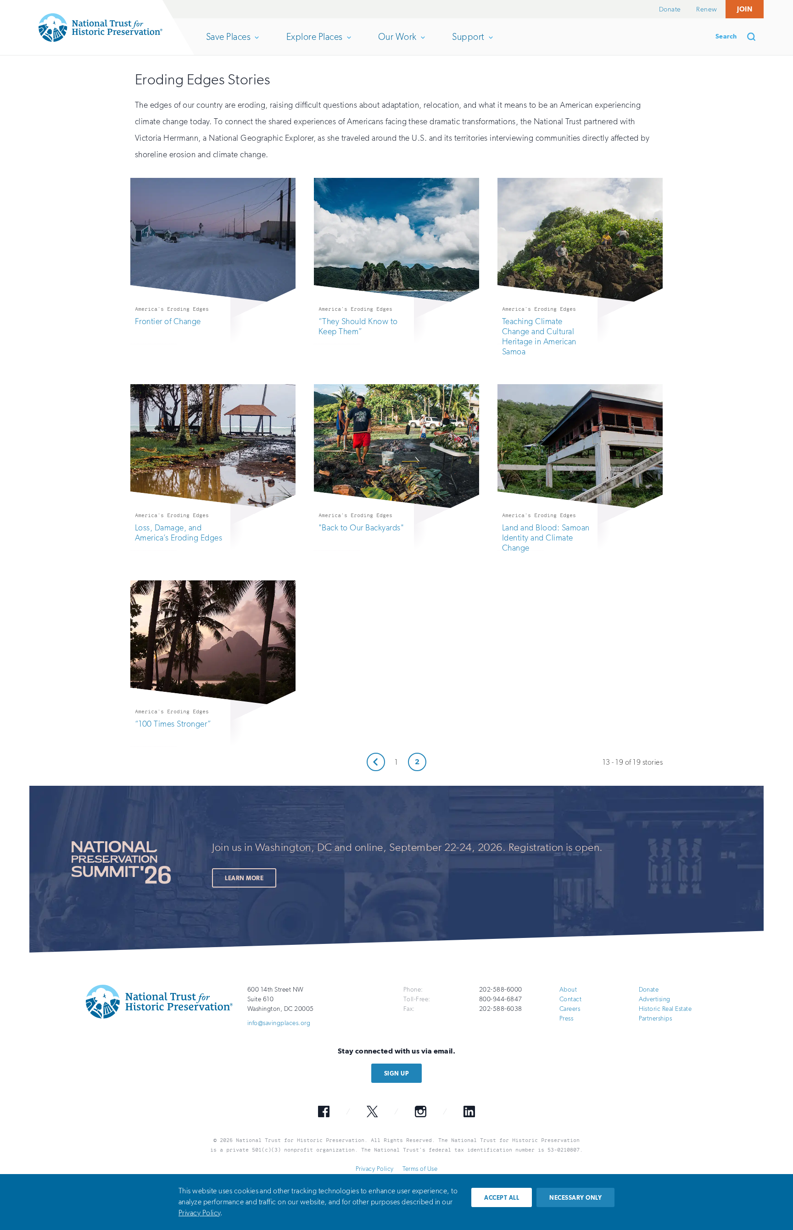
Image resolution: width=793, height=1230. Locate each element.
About (568, 989)
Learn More (244, 878)
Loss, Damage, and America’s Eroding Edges (178, 533)
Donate (670, 9)
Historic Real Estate (665, 1009)
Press (566, 1018)
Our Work (397, 43)
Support (468, 43)
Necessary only (575, 1197)
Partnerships (655, 1018)
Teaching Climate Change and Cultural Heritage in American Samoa (539, 336)
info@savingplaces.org (278, 1023)
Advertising (654, 999)
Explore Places (314, 43)
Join (744, 9)
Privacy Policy (375, 1169)
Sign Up (396, 1073)
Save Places (228, 43)
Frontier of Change (168, 321)
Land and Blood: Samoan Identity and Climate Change (546, 538)
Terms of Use (419, 1169)
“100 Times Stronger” (173, 724)
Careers (569, 1009)
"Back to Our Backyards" (361, 528)
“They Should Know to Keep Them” (358, 326)
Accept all (501, 1197)
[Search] (754, 36)
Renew (706, 9)
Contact (570, 999)
